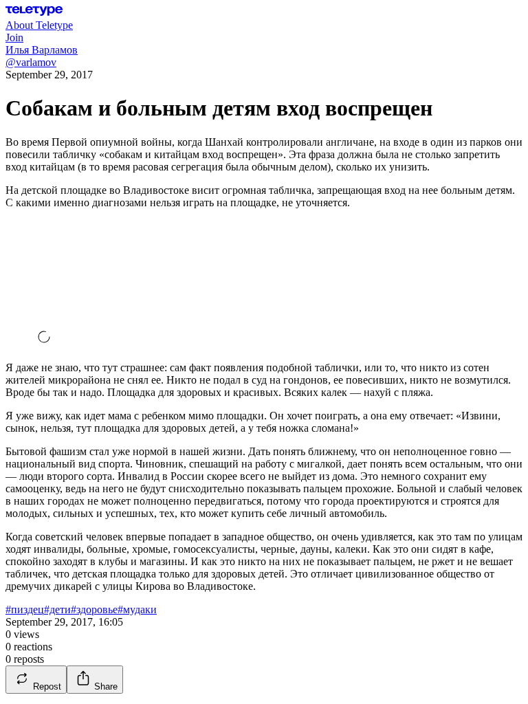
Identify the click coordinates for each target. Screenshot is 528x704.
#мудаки (137, 609)
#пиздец (25, 609)
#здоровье (94, 609)
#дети (57, 609)
